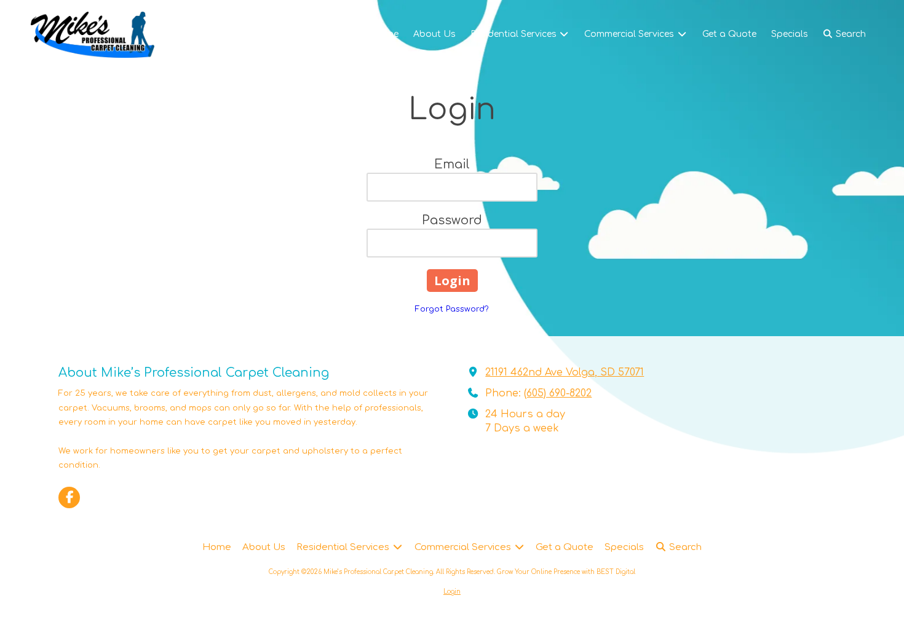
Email (452, 164)
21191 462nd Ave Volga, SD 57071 (564, 372)
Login (452, 591)
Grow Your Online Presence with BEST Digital (566, 571)
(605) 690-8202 (558, 393)
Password (452, 220)
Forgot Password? (452, 309)
